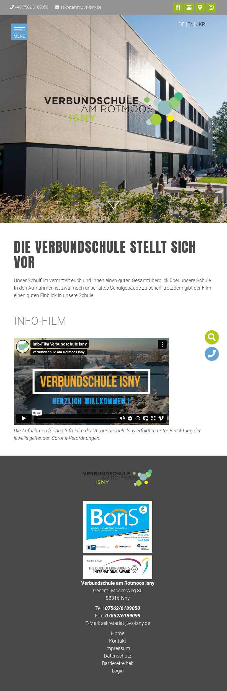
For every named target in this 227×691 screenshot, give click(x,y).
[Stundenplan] (189, 7)
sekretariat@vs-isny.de (80, 7)
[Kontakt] (200, 7)
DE (182, 24)
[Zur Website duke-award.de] (117, 567)
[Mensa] (178, 7)
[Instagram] (211, 7)
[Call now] (212, 354)
